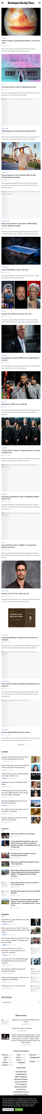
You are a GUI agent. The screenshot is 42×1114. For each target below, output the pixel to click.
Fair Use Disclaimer (21, 1082)
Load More (21, 744)
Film (2, 84)
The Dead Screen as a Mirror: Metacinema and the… (19, 87)
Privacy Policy (21, 1089)
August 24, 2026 (8, 770)
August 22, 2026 (26, 1024)
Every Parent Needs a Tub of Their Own (14, 270)
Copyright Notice (21, 1074)
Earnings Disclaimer (21, 1079)
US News (4, 447)
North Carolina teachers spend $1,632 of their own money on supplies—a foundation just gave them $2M (15, 940)
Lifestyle (4, 172)
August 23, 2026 (8, 813)
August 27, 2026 (12, 778)
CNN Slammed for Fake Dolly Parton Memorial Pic (18, 131)
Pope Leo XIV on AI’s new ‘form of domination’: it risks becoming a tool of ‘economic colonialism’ (13, 950)
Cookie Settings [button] (8, 1109)
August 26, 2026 (16, 849)
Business (4, 355)
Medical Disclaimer (21, 1087)
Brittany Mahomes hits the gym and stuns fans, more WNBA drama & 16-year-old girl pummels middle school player (14, 793)
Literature (5, 267)
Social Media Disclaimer (21, 1092)
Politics (4, 401)
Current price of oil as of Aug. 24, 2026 (13, 986)
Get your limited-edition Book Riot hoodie (15, 732)
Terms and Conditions (21, 1094)
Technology (5, 221)
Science (3, 38)
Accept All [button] (19, 1109)
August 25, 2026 (16, 866)
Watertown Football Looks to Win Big (14, 404)
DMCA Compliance (21, 1077)
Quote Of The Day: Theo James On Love (15, 594)
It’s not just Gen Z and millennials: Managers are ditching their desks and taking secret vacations (14, 961)
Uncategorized (35, 1057)
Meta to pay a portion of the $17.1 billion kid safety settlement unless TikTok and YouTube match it (15, 930)
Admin (4, 778)
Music (3, 311)
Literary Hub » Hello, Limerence (22, 1028)
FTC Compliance (21, 1084)
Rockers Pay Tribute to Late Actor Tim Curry (16, 314)
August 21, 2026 (8, 761)
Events (6, 1057)
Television (4, 128)
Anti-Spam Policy (21, 1071)
